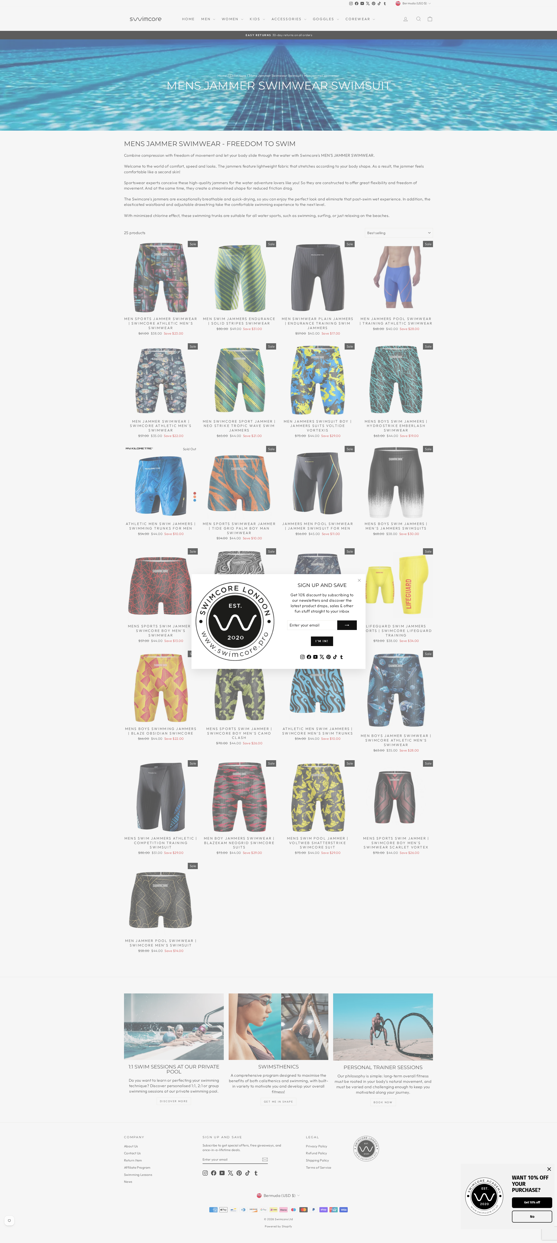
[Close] (549, 1169)
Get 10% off (532, 1202)
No (532, 1217)
